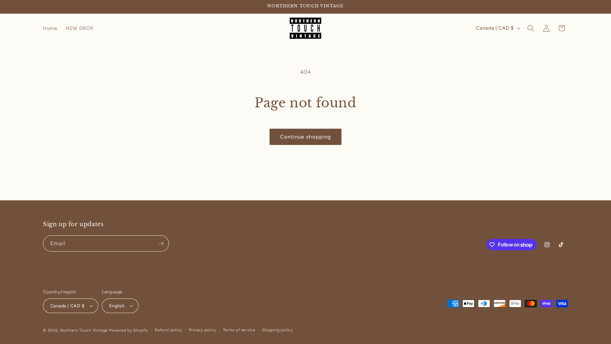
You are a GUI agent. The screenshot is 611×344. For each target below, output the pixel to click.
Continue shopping (305, 136)
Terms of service (239, 330)
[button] (530, 28)
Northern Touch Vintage (84, 330)
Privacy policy (202, 330)
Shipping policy (277, 330)
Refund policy (168, 330)
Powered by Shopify (128, 330)
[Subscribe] (161, 243)
